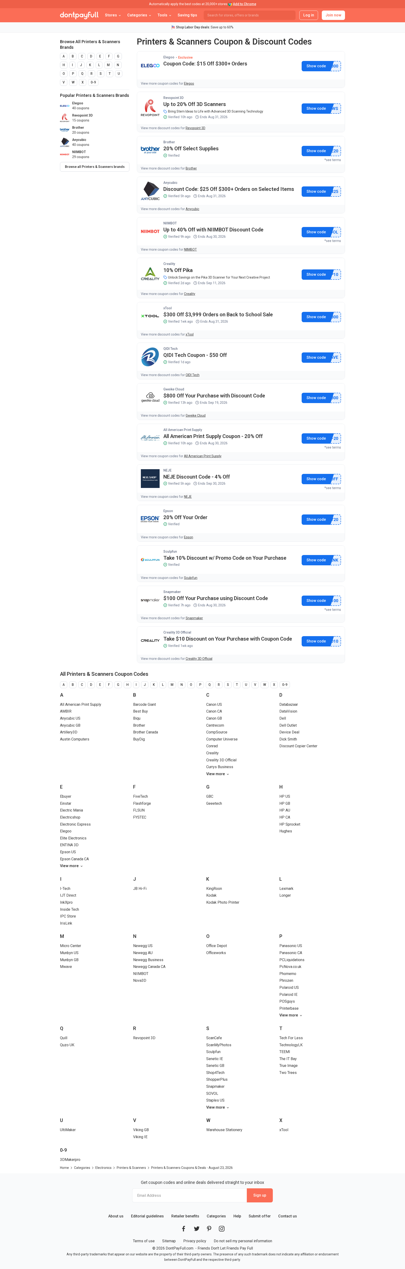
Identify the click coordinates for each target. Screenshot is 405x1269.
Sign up (259, 1195)
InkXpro (66, 902)
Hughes (285, 831)
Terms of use (144, 1241)
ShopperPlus (217, 1079)
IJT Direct (68, 895)
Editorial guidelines (147, 1216)
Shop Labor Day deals (192, 27)
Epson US (68, 852)
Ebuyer (65, 796)
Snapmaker (172, 592)
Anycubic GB (70, 725)
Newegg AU (143, 953)
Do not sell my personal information (243, 1241)
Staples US (215, 1100)
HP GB (284, 803)
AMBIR (65, 711)
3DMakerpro (70, 1159)
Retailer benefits (185, 1216)
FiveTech (140, 796)
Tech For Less (291, 1038)
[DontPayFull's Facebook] (183, 1228)
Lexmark (286, 888)
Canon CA (214, 711)
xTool (167, 308)
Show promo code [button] (316, 66)
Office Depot (216, 946)
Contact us (287, 1216)
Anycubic (170, 183)
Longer (285, 895)
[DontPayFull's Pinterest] (209, 1228)
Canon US (214, 704)
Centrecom (215, 725)
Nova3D (139, 980)
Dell (282, 718)
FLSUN (139, 810)
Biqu (136, 718)
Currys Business (219, 767)
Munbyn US (69, 953)
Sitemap (169, 1241)
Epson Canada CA (74, 859)
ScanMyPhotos (218, 1045)
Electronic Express (75, 824)
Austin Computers (74, 739)
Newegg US (143, 946)
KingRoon (214, 888)
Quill (63, 1038)
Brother (169, 142)
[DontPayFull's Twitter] (196, 1228)
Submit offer (260, 1216)
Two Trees (288, 1072)
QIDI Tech (170, 349)
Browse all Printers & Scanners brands (95, 167)
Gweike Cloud (173, 389)
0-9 (93, 82)
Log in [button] (308, 15)
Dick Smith (288, 739)
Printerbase (289, 1008)
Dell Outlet (288, 725)
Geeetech (214, 803)
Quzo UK (67, 1045)
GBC (209, 796)
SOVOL (212, 1093)
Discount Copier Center (298, 746)
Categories (216, 1216)
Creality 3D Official (177, 632)
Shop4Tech (215, 1072)
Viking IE (140, 1137)
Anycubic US (70, 718)
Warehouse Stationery (224, 1130)
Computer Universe (222, 739)
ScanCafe (214, 1038)
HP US (284, 796)
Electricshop (70, 817)
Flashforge (142, 803)
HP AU (284, 810)
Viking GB (141, 1130)
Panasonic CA (290, 953)
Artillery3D (68, 732)
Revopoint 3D (173, 98)
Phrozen (286, 980)
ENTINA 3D (69, 845)
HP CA (284, 817)
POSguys (287, 1001)
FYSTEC (139, 817)
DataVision (288, 711)
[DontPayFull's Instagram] (221, 1228)
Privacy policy (194, 1241)
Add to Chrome (244, 4)
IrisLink (66, 923)
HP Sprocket (289, 824)
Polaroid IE (288, 994)
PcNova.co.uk (290, 966)
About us (116, 1216)
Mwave (66, 966)
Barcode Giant (144, 704)
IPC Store (68, 916)
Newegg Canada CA (149, 966)
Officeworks (216, 953)
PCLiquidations (291, 960)
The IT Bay (288, 1059)
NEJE (167, 470)
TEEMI (284, 1052)
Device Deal (289, 732)
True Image (288, 1065)
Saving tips (187, 15)
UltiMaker (68, 1130)
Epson (168, 511)
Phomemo (287, 973)
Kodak (211, 895)
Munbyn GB (69, 960)
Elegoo (168, 57)
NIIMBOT (170, 223)
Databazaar (288, 704)
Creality (169, 264)
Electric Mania (71, 810)
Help (237, 1216)
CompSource (216, 732)
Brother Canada (145, 732)
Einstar (65, 803)
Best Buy (140, 711)
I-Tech (65, 888)
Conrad (212, 746)
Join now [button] (333, 15)
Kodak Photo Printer (222, 902)
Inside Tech (69, 909)
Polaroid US (289, 987)
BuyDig (139, 739)
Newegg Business (148, 960)
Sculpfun (170, 551)
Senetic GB (215, 1065)
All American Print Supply (182, 430)
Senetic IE (214, 1059)
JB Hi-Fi (139, 888)
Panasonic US (290, 946)
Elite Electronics (73, 838)
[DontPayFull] (79, 15)
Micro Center (70, 946)
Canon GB (214, 718)
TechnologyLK (291, 1045)
